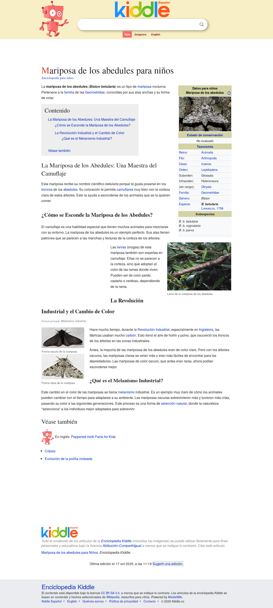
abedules (70, 189)
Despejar (192, 24)
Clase (183, 163)
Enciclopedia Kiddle (116, 540)
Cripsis (50, 450)
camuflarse (125, 189)
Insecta (206, 163)
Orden (183, 169)
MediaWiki (175, 597)
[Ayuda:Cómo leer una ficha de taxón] (229, 93)
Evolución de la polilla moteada (68, 458)
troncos (46, 189)
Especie (184, 204)
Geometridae (210, 192)
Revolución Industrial (154, 329)
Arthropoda (209, 158)
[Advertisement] (136, 51)
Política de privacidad (123, 601)
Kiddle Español (52, 601)
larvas (121, 247)
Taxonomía (205, 146)
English (155, 34)
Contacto (150, 601)
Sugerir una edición (167, 563)
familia (69, 92)
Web (127, 34)
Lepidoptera (209, 169)
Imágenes (141, 34)
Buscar (201, 24)
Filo (181, 158)
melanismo (126, 392)
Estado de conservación (205, 135)
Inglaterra (206, 329)
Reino (183, 152)
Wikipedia (112, 597)
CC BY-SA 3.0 (110, 593)
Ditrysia (206, 186)
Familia (184, 192)
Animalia (207, 152)
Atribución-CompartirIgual (122, 545)
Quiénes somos (93, 601)
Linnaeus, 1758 (212, 208)
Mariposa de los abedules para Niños (69, 552)
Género (184, 198)
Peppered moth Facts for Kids (93, 436)
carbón (131, 335)
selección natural (174, 403)
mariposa (144, 86)
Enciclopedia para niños (58, 78)
